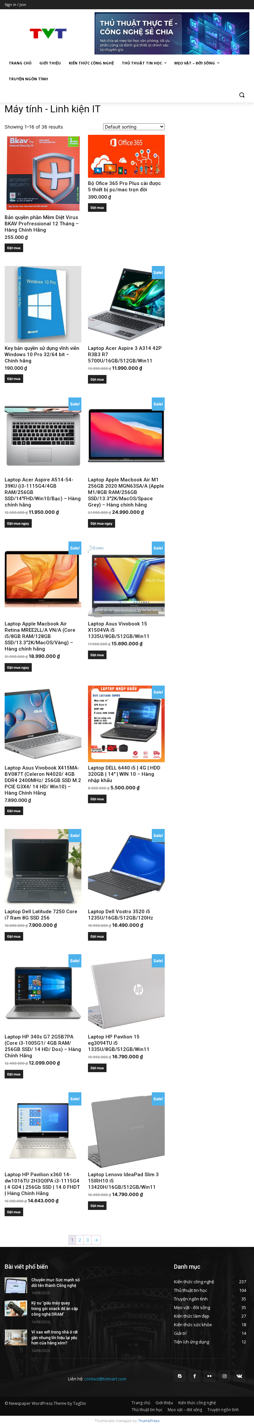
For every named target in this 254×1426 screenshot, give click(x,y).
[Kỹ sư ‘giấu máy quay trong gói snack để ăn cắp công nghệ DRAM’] (16, 1308)
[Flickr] (209, 1376)
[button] (241, 95)
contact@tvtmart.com (105, 1379)
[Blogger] (180, 1376)
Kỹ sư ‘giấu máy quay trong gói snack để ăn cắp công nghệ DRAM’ (54, 1309)
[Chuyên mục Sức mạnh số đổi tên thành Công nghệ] (16, 1285)
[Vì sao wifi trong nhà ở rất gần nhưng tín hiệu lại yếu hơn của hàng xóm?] (16, 1337)
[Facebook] (194, 1376)
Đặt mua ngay (18, 523)
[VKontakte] (239, 1376)
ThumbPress (149, 1420)
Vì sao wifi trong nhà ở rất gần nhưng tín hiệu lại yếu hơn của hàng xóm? (54, 1338)
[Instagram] (224, 1376)
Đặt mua (14, 248)
